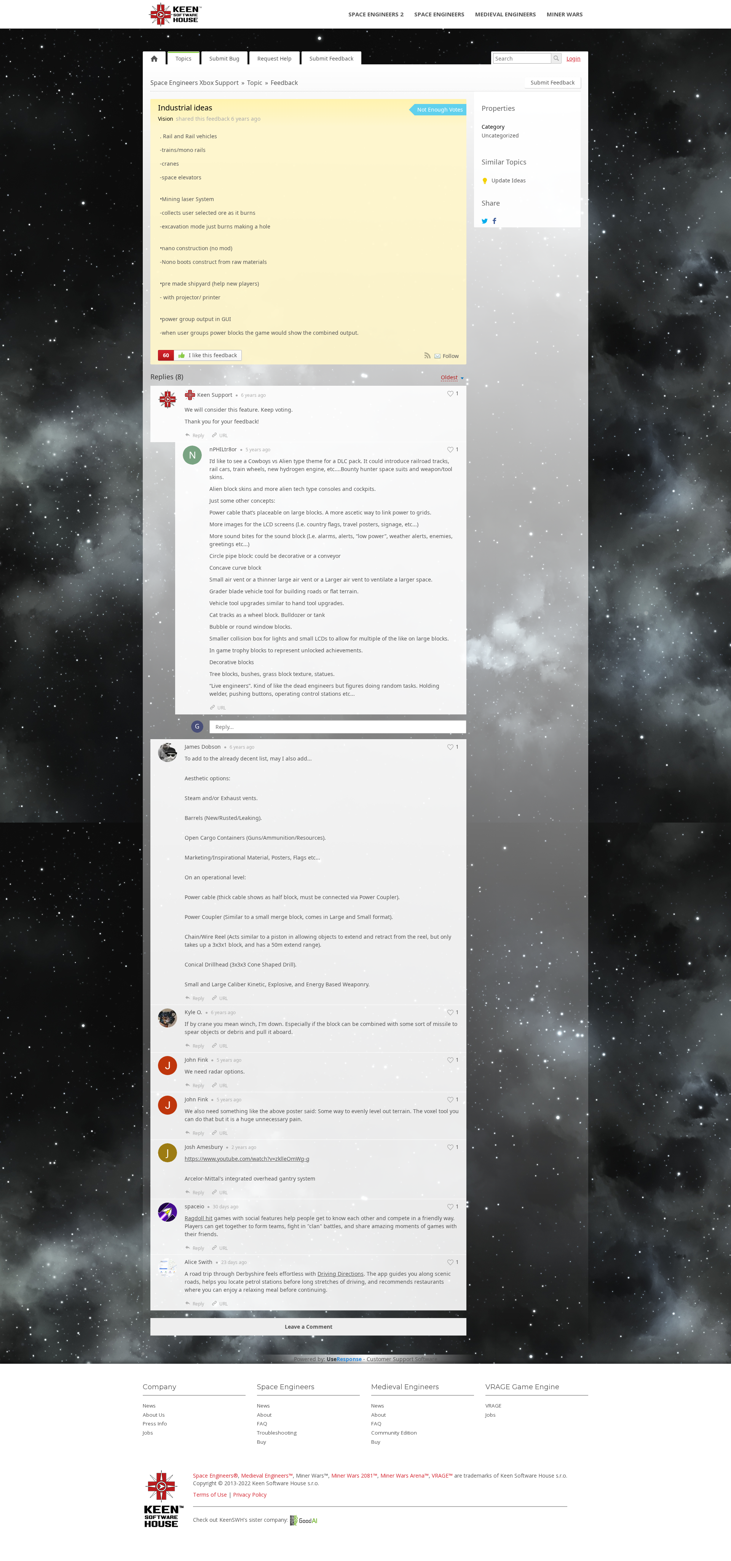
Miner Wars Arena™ (404, 1475)
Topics (184, 58)
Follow (451, 355)
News (149, 1405)
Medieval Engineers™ (267, 1475)
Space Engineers (439, 14)
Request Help (274, 58)
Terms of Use (210, 1494)
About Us (154, 1414)
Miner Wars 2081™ (354, 1475)
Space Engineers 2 (376, 14)
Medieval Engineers (505, 14)
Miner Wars (565, 14)
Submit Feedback (331, 58)
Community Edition (394, 1432)
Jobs (148, 1432)
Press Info (155, 1423)
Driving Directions (341, 1273)
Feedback (284, 82)
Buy (261, 1441)
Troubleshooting (277, 1432)
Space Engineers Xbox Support (194, 82)
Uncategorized (500, 135)
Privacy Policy (250, 1494)
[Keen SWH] (165, 1527)
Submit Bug (224, 58)
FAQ (262, 1423)
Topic (254, 82)
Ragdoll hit (198, 1218)
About (264, 1414)
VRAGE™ (442, 1475)
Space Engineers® (215, 1475)
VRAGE (493, 1405)
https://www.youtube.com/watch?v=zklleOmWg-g (247, 1158)
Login (574, 58)
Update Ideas (509, 180)
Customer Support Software (402, 1359)
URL (223, 435)
